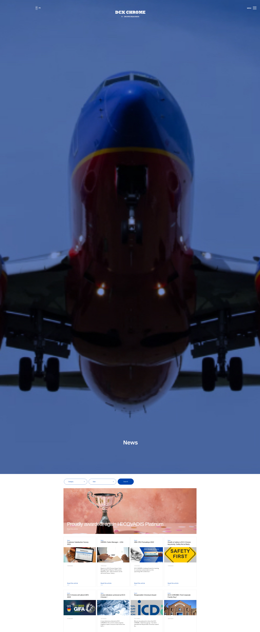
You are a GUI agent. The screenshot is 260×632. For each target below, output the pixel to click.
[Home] (130, 14)
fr (40, 8)
